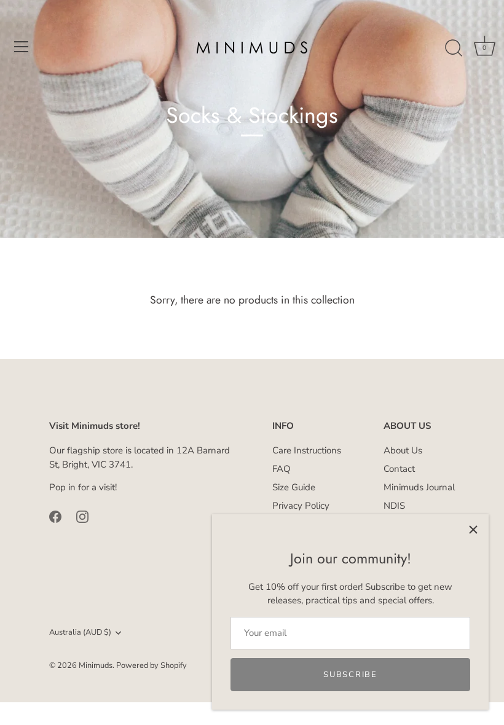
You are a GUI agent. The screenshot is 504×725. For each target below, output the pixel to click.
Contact (399, 469)
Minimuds (95, 665)
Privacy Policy (300, 506)
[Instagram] (82, 516)
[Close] (473, 529)
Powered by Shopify (151, 665)
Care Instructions (306, 450)
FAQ (281, 469)
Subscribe (350, 674)
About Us (403, 450)
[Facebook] (55, 516)
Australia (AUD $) (80, 633)
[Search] (453, 48)
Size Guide (293, 487)
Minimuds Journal (419, 487)
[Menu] (21, 46)
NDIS (394, 506)
